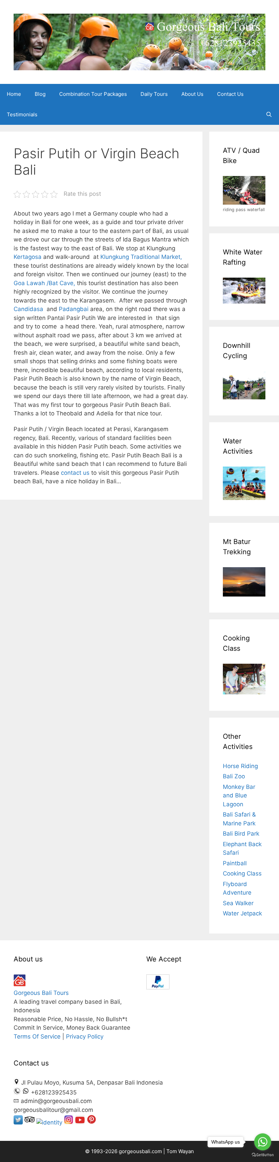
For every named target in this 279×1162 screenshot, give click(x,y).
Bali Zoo (234, 776)
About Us (192, 94)
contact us (76, 472)
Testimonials (22, 114)
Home (14, 94)
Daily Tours (154, 94)
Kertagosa (28, 256)
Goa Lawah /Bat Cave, (44, 283)
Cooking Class (242, 873)
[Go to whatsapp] (262, 1141)
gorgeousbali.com (141, 1151)
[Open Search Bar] (269, 114)
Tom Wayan (180, 1151)
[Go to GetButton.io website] (263, 1155)
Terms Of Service (37, 1036)
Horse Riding (240, 766)
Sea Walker (238, 903)
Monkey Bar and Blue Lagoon (239, 795)
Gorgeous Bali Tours (41, 992)
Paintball (235, 863)
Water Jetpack (242, 913)
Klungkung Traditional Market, (141, 256)
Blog (40, 94)
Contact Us (230, 94)
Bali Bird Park (241, 833)
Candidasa (28, 309)
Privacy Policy (84, 1036)
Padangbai (73, 309)
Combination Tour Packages (93, 94)
